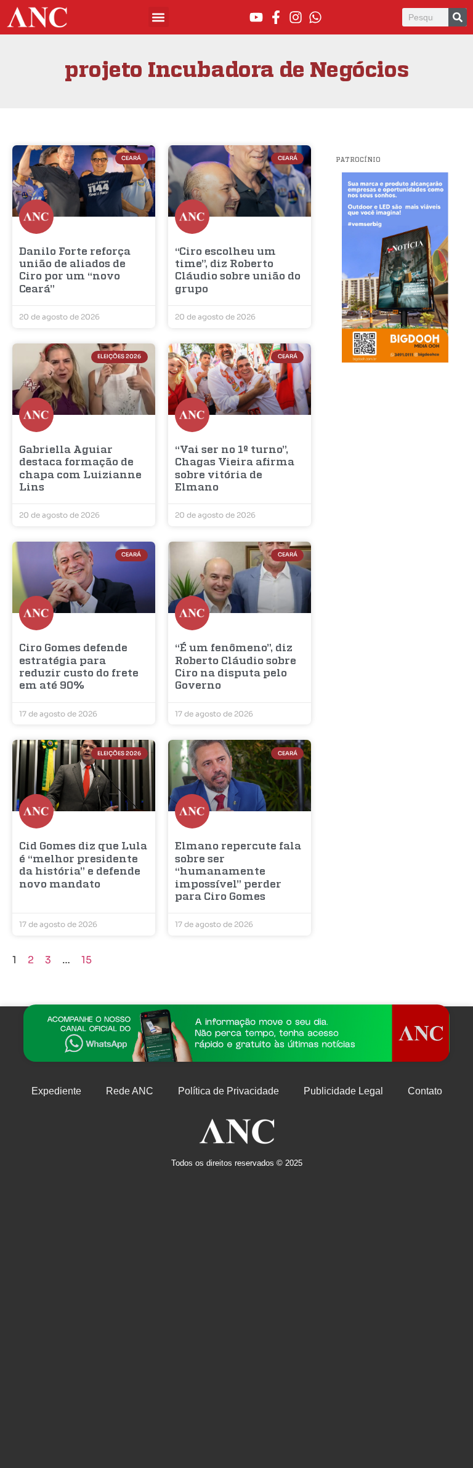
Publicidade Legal (343, 1091)
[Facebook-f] (276, 17)
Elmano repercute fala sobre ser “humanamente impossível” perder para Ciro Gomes (238, 871)
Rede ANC (129, 1091)
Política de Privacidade (228, 1091)
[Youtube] (256, 17)
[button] (158, 17)
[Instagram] (295, 17)
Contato (425, 1091)
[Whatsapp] (315, 17)
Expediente (56, 1091)
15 (86, 959)
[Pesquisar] (457, 17)
